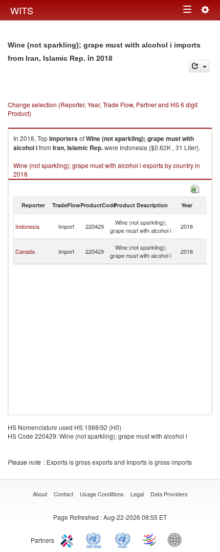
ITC (68, 539)
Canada (25, 251)
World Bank (177, 539)
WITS (21, 10)
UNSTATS (123, 539)
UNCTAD (95, 539)
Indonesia (27, 226)
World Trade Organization (150, 539)
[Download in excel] (195, 187)
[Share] (199, 66)
